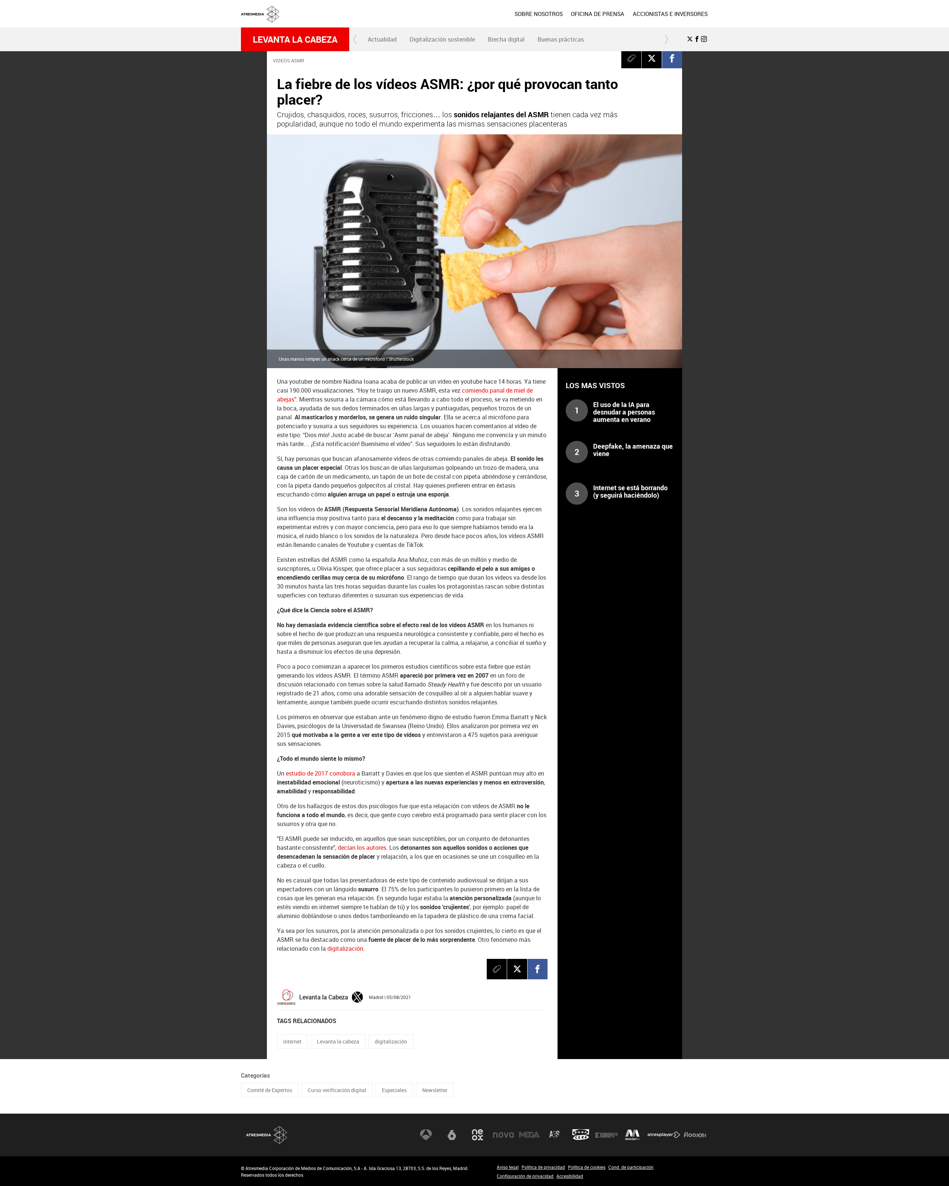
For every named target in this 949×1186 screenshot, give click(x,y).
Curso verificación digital (337, 1090)
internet (292, 1041)
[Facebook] (672, 58)
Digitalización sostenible (442, 39)
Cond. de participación (631, 1167)
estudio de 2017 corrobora (320, 773)
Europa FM (606, 1134)
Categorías (255, 1075)
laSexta (452, 1134)
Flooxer (695, 1134)
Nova (503, 1134)
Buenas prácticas (561, 39)
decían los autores (362, 847)
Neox (477, 1134)
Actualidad (382, 39)
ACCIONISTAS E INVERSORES (670, 13)
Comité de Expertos (269, 1090)
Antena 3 (426, 1134)
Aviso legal (508, 1167)
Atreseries (555, 1134)
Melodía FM (632, 1134)
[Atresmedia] (477, 19)
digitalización (345, 948)
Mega (529, 1134)
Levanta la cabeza (295, 39)
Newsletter (434, 1090)
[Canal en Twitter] (690, 39)
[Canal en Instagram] (704, 39)
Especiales (394, 1090)
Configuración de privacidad (525, 1176)
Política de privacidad (543, 1167)
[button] (355, 39)
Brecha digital (506, 39)
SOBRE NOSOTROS (539, 13)
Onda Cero (581, 1134)
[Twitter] (357, 996)
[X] (652, 58)
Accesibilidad (569, 1176)
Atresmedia (267, 1135)
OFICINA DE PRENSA (597, 13)
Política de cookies (586, 1167)
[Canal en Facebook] (697, 39)
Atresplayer (664, 1134)
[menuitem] (538, 13)
